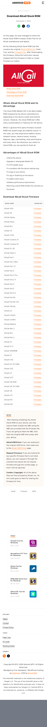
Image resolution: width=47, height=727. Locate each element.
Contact (6, 623)
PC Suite (6, 642)
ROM (34, 491)
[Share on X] (23, 27)
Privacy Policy (8, 627)
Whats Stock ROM (13, 89)
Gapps (5, 619)
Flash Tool (7, 637)
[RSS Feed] (4, 657)
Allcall (13, 491)
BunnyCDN (32, 673)
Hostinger (16, 673)
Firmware (26, 11)
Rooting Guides (9, 646)
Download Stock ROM (15, 96)
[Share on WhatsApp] (18, 27)
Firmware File (20, 52)
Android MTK (21, 3)
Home (20, 11)
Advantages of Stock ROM (17, 92)
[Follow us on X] (8, 657)
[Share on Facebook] (28, 27)
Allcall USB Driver (28, 49)
